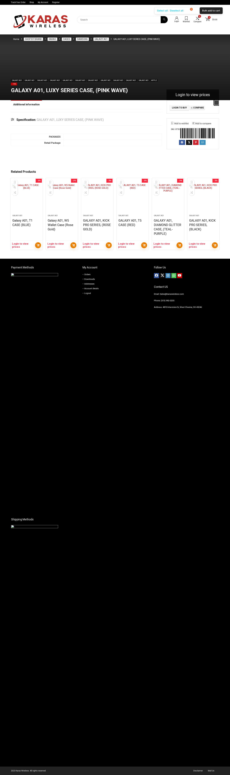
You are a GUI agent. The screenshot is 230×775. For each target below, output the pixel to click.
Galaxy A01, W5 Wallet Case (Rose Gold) (60, 225)
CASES (66, 39)
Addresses (89, 284)
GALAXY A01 (101, 39)
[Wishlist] (186, 18)
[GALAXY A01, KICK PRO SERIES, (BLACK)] (203, 198)
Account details (91, 288)
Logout (87, 293)
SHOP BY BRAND (33, 39)
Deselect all (176, 10)
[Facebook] (156, 275)
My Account (43, 2)
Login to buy (179, 107)
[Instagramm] (168, 275)
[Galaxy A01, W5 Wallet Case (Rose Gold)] (62, 198)
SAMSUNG (82, 39)
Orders (87, 274)
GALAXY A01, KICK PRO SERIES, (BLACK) (202, 225)
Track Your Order (18, 2)
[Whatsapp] (173, 275)
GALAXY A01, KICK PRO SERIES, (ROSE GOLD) (97, 225)
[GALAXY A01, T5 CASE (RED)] (132, 198)
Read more (38, 245)
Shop (32, 2)
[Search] (164, 19)
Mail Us (211, 771)
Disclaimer (198, 771)
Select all (162, 10)
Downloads (89, 279)
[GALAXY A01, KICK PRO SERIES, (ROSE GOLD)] (97, 198)
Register (56, 2)
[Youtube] (179, 275)
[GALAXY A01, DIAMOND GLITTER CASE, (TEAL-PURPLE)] (168, 198)
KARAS (52, 39)
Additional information (26, 104)
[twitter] (162, 275)
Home (16, 39)
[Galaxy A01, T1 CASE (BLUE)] (26, 198)
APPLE (154, 80)
